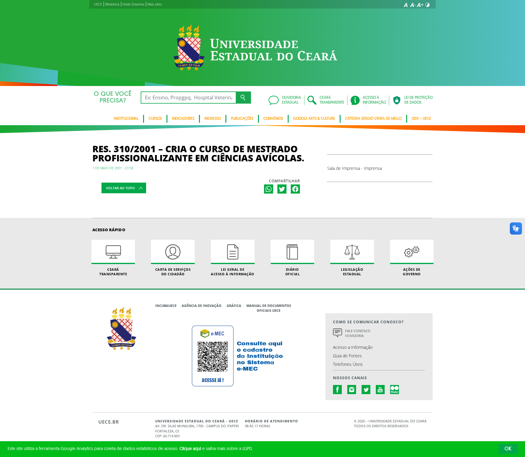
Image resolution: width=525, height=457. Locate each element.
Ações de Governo (412, 271)
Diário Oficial (292, 271)
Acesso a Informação (352, 347)
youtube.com (380, 389)
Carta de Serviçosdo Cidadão (173, 271)
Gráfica (234, 305)
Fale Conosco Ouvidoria (357, 333)
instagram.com (351, 389)
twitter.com (366, 389)
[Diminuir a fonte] (413, 5)
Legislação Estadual (352, 271)
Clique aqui (190, 449)
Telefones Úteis (348, 364)
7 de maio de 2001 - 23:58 (112, 168)
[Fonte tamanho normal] (405, 5)
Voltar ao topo (120, 188)
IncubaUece (166, 305)
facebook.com (337, 389)
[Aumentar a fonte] (420, 5)
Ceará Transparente (113, 271)
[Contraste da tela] (427, 5)
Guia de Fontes (347, 356)
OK (508, 449)
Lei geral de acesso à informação (232, 271)
